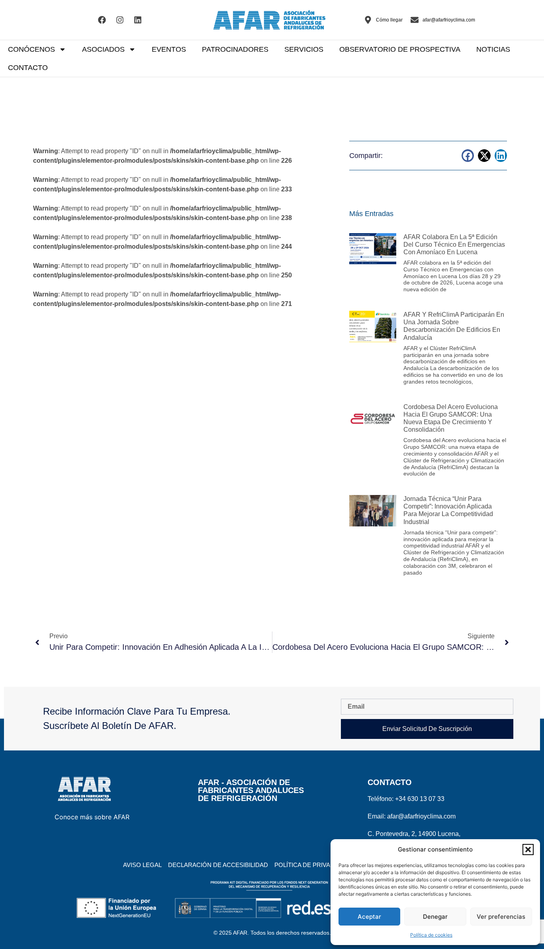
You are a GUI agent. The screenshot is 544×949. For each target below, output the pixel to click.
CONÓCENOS (31, 49)
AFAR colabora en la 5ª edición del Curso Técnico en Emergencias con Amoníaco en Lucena (454, 244)
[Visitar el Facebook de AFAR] (102, 20)
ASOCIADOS (103, 49)
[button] (528, 850)
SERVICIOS (303, 49)
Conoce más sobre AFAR (92, 817)
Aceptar (369, 916)
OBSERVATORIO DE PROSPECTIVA (399, 49)
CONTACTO (28, 68)
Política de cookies (431, 935)
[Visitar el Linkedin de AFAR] (138, 20)
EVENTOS (169, 49)
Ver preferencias (501, 916)
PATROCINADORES (235, 49)
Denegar (435, 916)
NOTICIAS (493, 49)
